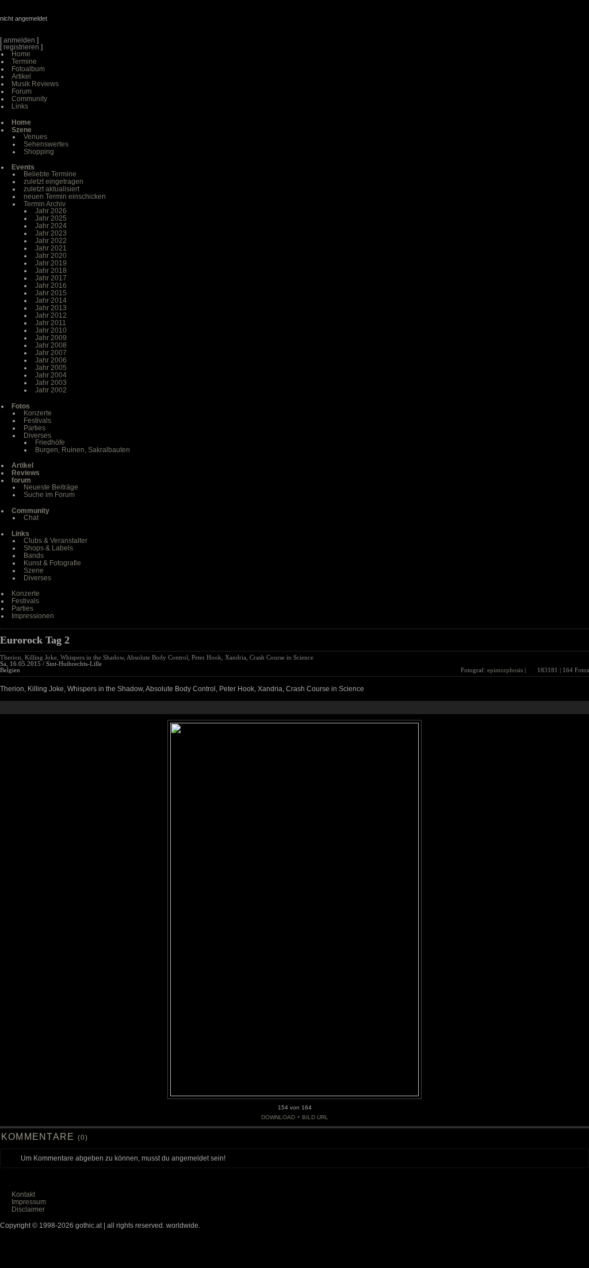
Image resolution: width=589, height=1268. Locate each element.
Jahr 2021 (51, 248)
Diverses (37, 435)
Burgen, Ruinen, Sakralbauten (82, 450)
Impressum (29, 1202)
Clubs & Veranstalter (55, 541)
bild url (315, 1117)
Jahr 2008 (51, 345)
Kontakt (23, 1194)
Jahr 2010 (51, 330)
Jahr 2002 (51, 390)
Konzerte (38, 413)
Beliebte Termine (50, 174)
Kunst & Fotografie (52, 563)
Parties (34, 428)
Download (278, 1117)
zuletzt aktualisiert (51, 189)
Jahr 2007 (51, 353)
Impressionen (33, 616)
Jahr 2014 (51, 300)
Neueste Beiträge (51, 487)
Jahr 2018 (51, 271)
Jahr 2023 (51, 233)
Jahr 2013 (51, 308)
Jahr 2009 (51, 338)
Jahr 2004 (51, 375)
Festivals (37, 421)
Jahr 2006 (51, 360)
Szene (34, 570)
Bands (34, 556)
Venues (35, 137)
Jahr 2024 (51, 226)
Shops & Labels (48, 548)
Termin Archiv (45, 204)
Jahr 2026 (51, 211)
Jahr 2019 (51, 263)
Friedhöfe (50, 442)
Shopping (39, 152)
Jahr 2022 (51, 241)
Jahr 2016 (51, 286)
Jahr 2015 (51, 293)
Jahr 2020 (51, 256)
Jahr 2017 (51, 278)
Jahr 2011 (50, 323)
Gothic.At (66, 23)
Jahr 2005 (51, 368)
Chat (31, 518)
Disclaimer (28, 1209)
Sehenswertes (46, 144)
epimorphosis (505, 669)
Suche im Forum (49, 495)
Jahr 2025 (51, 218)
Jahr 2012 (51, 315)
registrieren (21, 47)
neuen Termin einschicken (65, 196)
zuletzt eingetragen (53, 182)
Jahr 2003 (51, 383)
